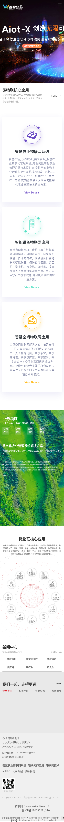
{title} (14, 820)
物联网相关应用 (11, 663)
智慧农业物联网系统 (14, 765)
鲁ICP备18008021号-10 (36, 810)
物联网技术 (52, 765)
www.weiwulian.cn (36, 806)
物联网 (19, 806)
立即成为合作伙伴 (32, 46)
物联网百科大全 (51, 663)
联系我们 (29, 771)
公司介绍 (17, 771)
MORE (54, 96)
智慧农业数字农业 (32, 663)
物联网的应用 (36, 765)
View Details (32, 192)
